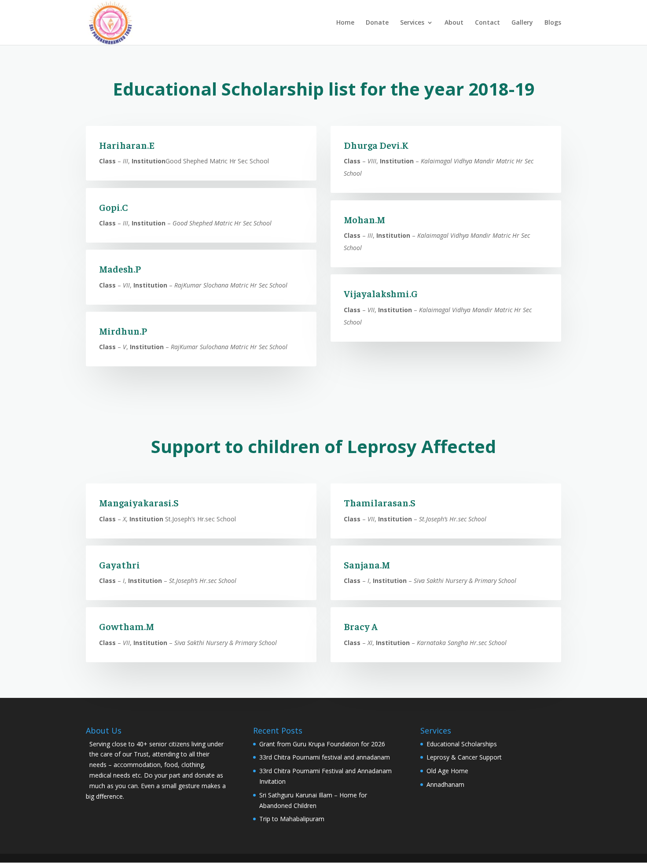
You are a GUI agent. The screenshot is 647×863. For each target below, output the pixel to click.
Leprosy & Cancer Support (464, 757)
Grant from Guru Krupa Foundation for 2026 (322, 744)
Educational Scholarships (461, 744)
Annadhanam (445, 784)
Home (345, 22)
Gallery (522, 22)
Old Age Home (447, 771)
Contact (487, 22)
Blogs (552, 22)
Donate (377, 22)
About (454, 22)
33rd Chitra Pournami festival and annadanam (324, 757)
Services (412, 22)
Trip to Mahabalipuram (291, 819)
